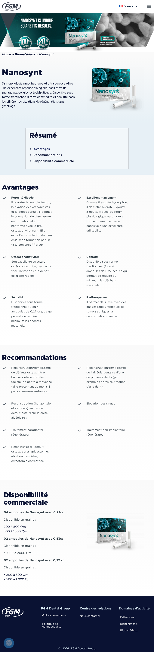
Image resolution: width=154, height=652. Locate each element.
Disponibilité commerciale (53, 161)
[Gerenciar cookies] (9, 643)
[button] (149, 6)
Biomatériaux (25, 54)
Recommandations (47, 155)
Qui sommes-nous (54, 615)
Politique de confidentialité (51, 625)
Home (6, 54)
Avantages (41, 149)
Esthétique (127, 617)
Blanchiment (128, 624)
